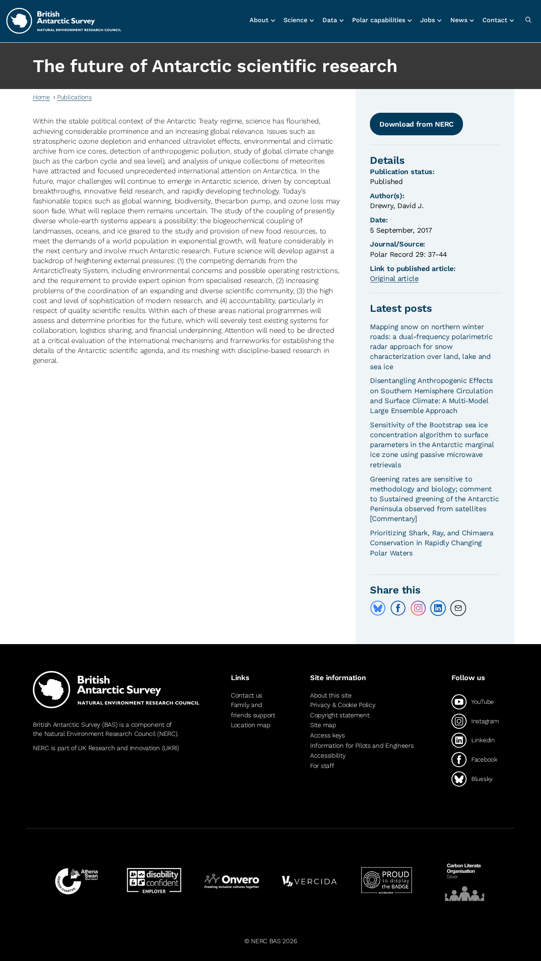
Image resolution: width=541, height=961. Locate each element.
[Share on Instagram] (418, 608)
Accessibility (327, 755)
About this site (331, 695)
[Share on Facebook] (398, 608)
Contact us (246, 695)
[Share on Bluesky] (378, 608)
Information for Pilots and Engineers (362, 745)
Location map (250, 725)
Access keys (327, 735)
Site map (323, 725)
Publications (74, 97)
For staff (322, 766)
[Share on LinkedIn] (438, 608)
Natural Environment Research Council (100, 733)
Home (41, 97)
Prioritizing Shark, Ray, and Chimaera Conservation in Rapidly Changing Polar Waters (431, 543)
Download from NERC (416, 124)
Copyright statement (340, 715)
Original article (394, 278)
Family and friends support (253, 710)
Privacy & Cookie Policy (342, 705)
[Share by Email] (458, 608)
